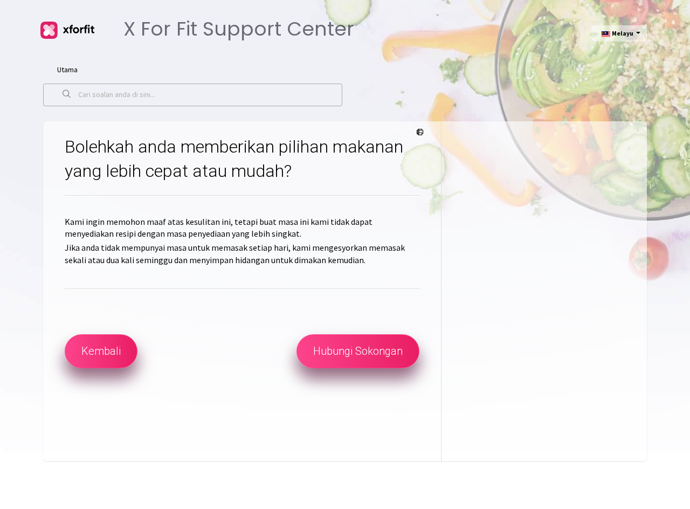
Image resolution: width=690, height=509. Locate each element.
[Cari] (67, 95)
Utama (67, 69)
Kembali (101, 351)
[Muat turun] (325, 111)
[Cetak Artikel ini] (418, 133)
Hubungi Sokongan (358, 351)
